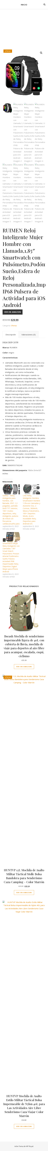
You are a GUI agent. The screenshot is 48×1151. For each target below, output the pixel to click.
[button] (41, 53)
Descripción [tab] (11, 334)
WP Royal (29, 1146)
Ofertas (14, 325)
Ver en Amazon (12, 312)
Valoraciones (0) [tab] (29, 334)
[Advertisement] (24, 31)
